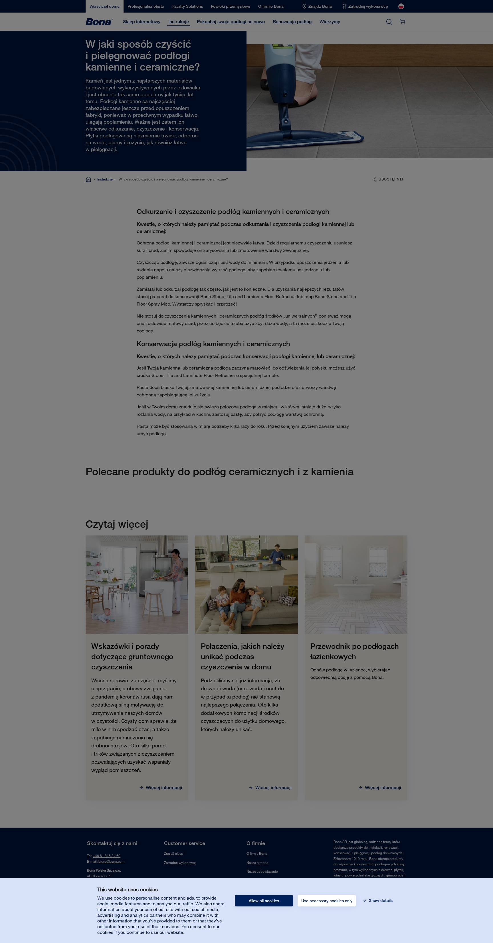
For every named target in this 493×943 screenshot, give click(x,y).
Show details (380, 900)
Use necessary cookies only (326, 900)
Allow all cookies (264, 900)
